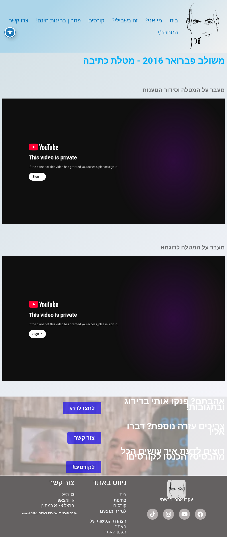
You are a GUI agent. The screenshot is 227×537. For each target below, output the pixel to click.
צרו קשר (18, 20)
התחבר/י (168, 32)
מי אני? (153, 20)
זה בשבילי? (125, 20)
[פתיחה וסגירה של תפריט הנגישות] (10, 32)
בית (174, 20)
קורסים (96, 20)
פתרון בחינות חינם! (58, 20)
